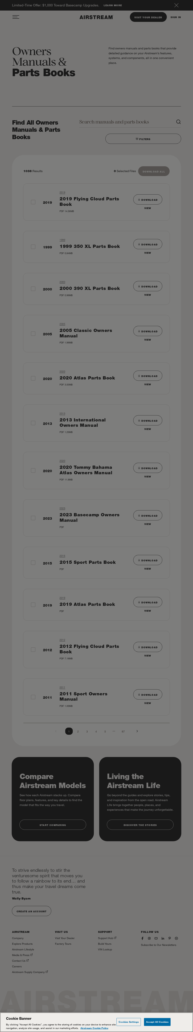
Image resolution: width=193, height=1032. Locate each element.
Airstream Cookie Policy (94, 1028)
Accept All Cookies (157, 1021)
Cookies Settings (129, 1021)
